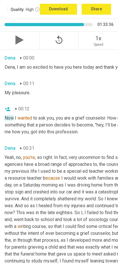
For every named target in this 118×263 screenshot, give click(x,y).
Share (96, 9)
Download (58, 9)
